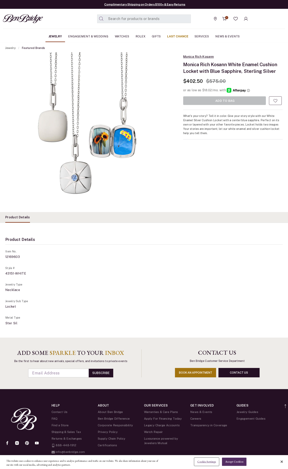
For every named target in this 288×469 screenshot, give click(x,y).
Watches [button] (122, 36)
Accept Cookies (234, 461)
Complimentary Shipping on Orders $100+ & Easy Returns (144, 4)
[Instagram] (17, 443)
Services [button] (202, 36)
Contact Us (60, 412)
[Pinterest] (27, 443)
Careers (195, 418)
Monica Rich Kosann (198, 56)
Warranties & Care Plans (161, 412)
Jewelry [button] (55, 36)
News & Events (201, 412)
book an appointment (195, 372)
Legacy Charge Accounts (162, 425)
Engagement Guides (250, 418)
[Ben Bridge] (15, 19)
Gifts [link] (156, 36)
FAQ (54, 418)
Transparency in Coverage (208, 425)
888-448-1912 (65, 445)
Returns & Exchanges (67, 438)
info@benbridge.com (70, 452)
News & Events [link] (227, 36)
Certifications (107, 445)
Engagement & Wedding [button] (88, 36)
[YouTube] (37, 443)
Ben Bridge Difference (114, 418)
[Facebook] (7, 443)
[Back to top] (285, 404)
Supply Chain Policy (111, 438)
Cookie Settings (206, 461)
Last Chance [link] (177, 36)
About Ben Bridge (110, 412)
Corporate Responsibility (115, 425)
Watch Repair (153, 432)
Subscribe (101, 373)
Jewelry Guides (247, 412)
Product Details (17, 217)
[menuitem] (55, 36)
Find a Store (60, 425)
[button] (235, 18)
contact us (239, 372)
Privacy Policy (108, 432)
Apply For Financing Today (163, 418)
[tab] (17, 217)
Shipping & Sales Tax (66, 432)
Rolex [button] (140, 36)
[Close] (281, 461)
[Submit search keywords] (101, 18)
